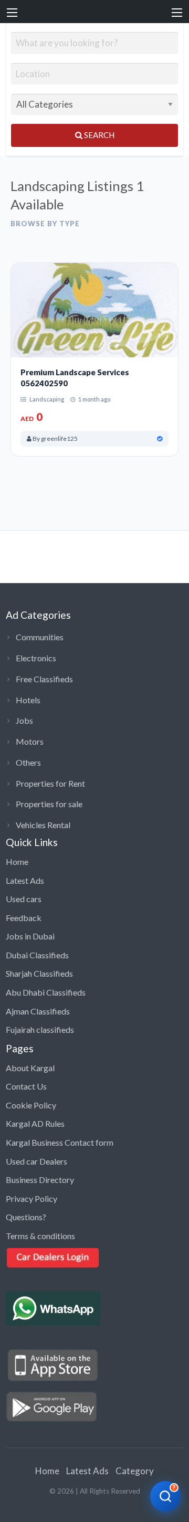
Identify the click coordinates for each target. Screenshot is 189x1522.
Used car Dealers (36, 1161)
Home (17, 861)
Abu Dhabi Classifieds (46, 992)
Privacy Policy (31, 1198)
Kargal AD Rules (35, 1123)
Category (135, 1470)
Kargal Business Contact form (59, 1142)
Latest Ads (25, 880)
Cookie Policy (31, 1105)
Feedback (23, 918)
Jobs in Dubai (30, 936)
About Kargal (30, 1068)
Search (98, 135)
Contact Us (26, 1086)
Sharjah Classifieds (39, 973)
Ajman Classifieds (38, 1011)
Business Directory (40, 1180)
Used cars (23, 899)
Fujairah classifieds (40, 1029)
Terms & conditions (40, 1236)
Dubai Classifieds (37, 955)
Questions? (26, 1217)
